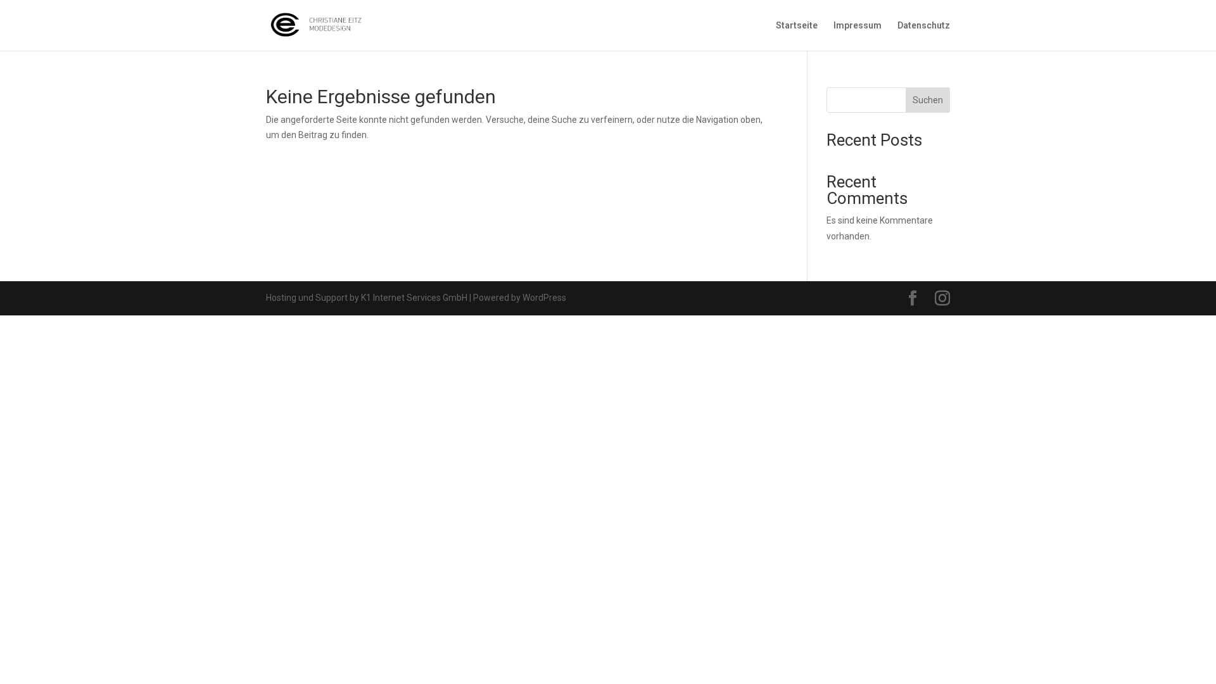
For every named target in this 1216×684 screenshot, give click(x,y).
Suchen (928, 100)
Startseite (797, 25)
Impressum (857, 25)
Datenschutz (923, 25)
